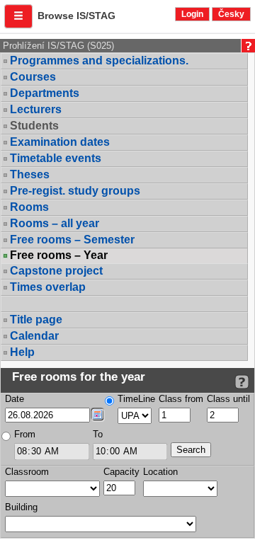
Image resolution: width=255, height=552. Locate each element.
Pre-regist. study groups (75, 191)
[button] (18, 16)
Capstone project (56, 271)
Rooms (29, 207)
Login (192, 14)
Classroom (27, 471)
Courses (33, 77)
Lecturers (36, 109)
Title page (36, 320)
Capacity (121, 471)
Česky (231, 14)
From (24, 434)
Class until (228, 398)
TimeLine (136, 398)
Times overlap (48, 287)
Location (160, 471)
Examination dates (60, 142)
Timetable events (55, 158)
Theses (30, 174)
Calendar (34, 336)
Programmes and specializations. (99, 60)
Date (14, 398)
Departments (44, 93)
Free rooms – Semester (72, 240)
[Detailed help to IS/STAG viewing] (241, 381)
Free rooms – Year (59, 255)
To (98, 434)
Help (22, 352)
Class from (181, 398)
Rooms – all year (54, 223)
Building (21, 507)
